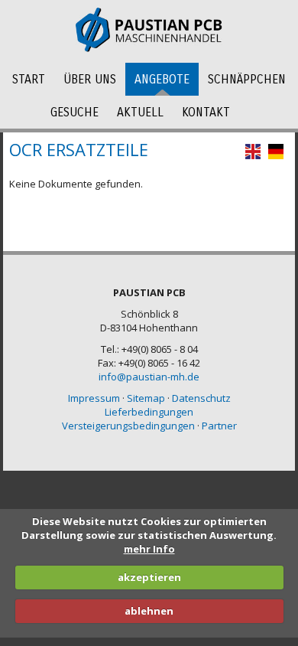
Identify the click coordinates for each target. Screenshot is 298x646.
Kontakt (206, 112)
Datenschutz (201, 398)
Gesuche (74, 112)
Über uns (89, 79)
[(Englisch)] (253, 155)
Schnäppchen (247, 79)
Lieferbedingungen (149, 412)
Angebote (161, 79)
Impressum (94, 398)
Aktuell (140, 112)
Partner (219, 425)
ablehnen (149, 611)
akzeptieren (149, 577)
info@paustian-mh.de (149, 376)
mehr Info (149, 549)
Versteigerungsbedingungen (128, 425)
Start (28, 79)
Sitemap (146, 398)
